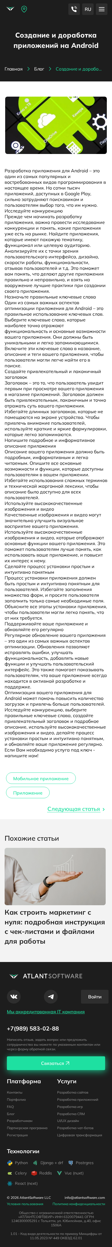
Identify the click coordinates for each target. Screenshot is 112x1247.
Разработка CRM (71, 1114)
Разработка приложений (77, 1099)
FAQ (10, 1106)
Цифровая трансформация (79, 1135)
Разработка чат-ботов (75, 1128)
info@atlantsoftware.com (85, 1198)
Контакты (14, 1092)
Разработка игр (70, 1106)
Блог (11, 1114)
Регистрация (17, 1135)
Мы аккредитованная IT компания (46, 1011)
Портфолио (16, 1099)
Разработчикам (19, 1121)
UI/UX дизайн (68, 1121)
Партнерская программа (27, 1128)
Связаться (52, 1063)
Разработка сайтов (72, 1092)
